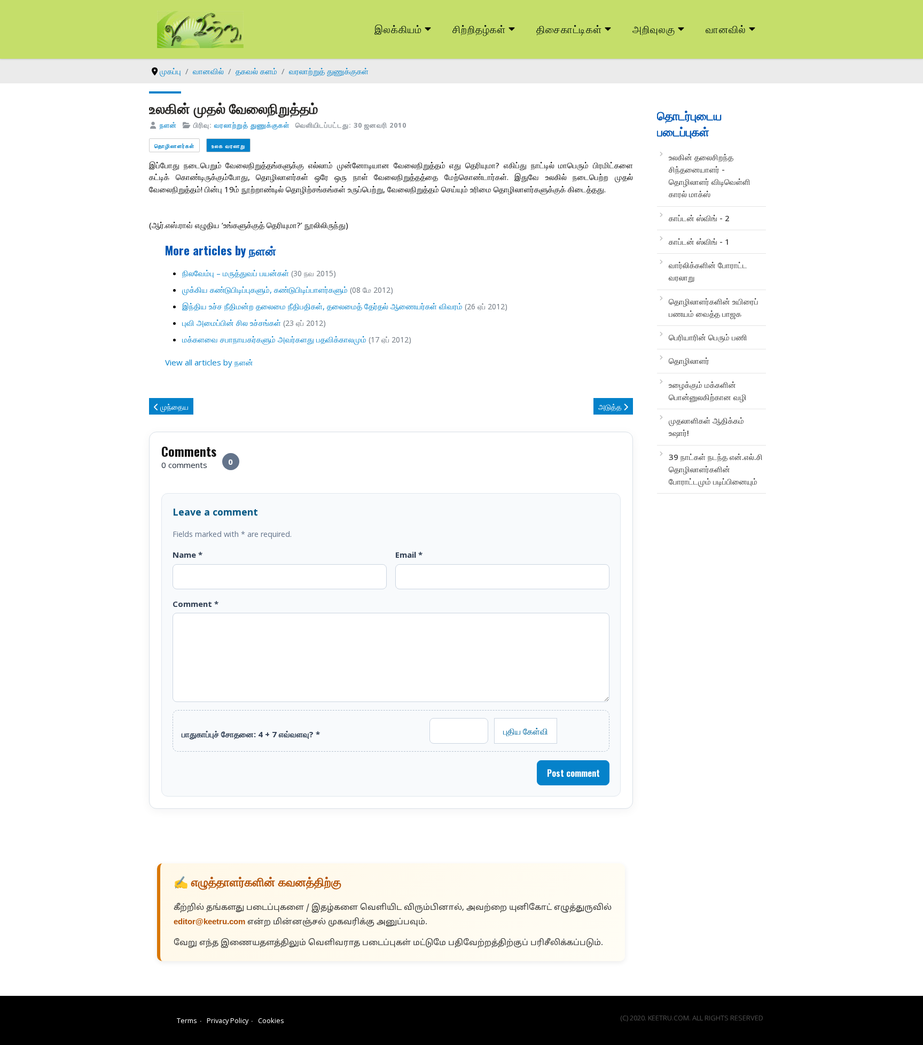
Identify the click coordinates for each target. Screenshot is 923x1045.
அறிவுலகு (653, 28)
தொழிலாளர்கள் (174, 146)
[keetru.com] (200, 28)
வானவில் (726, 28)
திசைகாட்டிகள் (569, 28)
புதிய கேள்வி (525, 730)
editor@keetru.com (209, 922)
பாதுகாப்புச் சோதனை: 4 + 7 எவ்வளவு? (251, 734)
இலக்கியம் (398, 28)
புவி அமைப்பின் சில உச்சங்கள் (231, 322)
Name (187, 554)
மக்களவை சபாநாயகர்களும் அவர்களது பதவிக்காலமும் (274, 339)
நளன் (168, 125)
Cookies (271, 1020)
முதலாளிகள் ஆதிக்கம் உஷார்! (706, 426)
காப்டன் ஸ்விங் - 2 (699, 218)
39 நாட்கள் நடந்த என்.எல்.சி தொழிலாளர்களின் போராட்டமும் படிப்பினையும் (716, 469)
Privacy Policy (227, 1020)
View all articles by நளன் (209, 362)
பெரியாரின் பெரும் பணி (708, 337)
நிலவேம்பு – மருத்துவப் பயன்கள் (235, 273)
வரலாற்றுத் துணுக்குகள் (252, 125)
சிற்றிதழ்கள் (479, 28)
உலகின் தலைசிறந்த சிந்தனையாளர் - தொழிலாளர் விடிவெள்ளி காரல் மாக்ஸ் (709, 176)
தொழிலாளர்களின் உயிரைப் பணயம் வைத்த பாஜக (713, 307)
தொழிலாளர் (689, 360)
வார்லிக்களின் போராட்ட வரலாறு (708, 271)
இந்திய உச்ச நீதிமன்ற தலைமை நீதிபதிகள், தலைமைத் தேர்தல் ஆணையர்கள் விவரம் (322, 306)
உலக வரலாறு (228, 146)
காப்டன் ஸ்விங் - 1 (699, 241)
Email (409, 554)
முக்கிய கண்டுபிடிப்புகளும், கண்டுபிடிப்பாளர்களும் (265, 289)
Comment (195, 603)
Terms (187, 1020)
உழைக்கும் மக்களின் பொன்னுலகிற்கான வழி (708, 390)
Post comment (573, 773)
